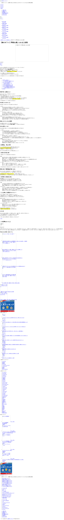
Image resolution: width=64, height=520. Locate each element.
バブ (3, 501)
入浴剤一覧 (4, 511)
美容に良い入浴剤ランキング (7, 480)
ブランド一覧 (4, 499)
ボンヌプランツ (4, 507)
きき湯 (3, 504)
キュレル (3, 509)
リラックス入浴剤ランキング (7, 483)
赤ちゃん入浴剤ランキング (6, 485)
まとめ (3, 88)
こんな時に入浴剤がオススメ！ (7, 87)
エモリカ (3, 506)
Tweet (1, 218)
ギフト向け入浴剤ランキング (7, 482)
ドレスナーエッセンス (6, 502)
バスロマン (4, 503)
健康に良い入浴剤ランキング (7, 481)
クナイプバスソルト (5, 505)
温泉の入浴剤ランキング (6, 484)
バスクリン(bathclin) (5, 500)
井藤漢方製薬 (4, 497)
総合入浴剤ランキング (6, 478)
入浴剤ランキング (10, 518)
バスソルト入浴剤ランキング (7, 486)
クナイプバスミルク (5, 508)
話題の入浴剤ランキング (6, 479)
